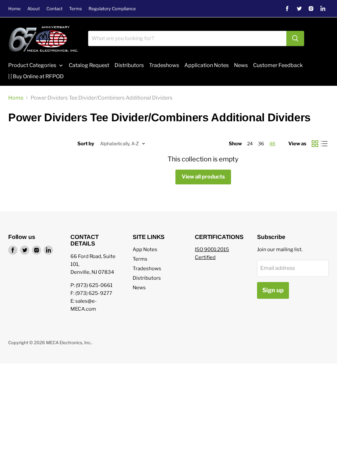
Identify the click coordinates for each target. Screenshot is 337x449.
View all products (203, 177)
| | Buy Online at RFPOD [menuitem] (36, 76)
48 (272, 143)
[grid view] (315, 143)
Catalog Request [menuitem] (89, 65)
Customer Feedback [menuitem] (278, 65)
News (139, 288)
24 (250, 143)
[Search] (295, 38)
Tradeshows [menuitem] (164, 65)
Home (14, 8)
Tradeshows (147, 269)
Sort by (85, 144)
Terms (75, 8)
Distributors (147, 278)
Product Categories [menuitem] (32, 65)
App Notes (145, 249)
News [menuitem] (241, 65)
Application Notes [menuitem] (206, 65)
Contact (54, 8)
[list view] (324, 143)
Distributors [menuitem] (129, 65)
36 (261, 143)
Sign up (273, 290)
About (33, 8)
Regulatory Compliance (112, 8)
